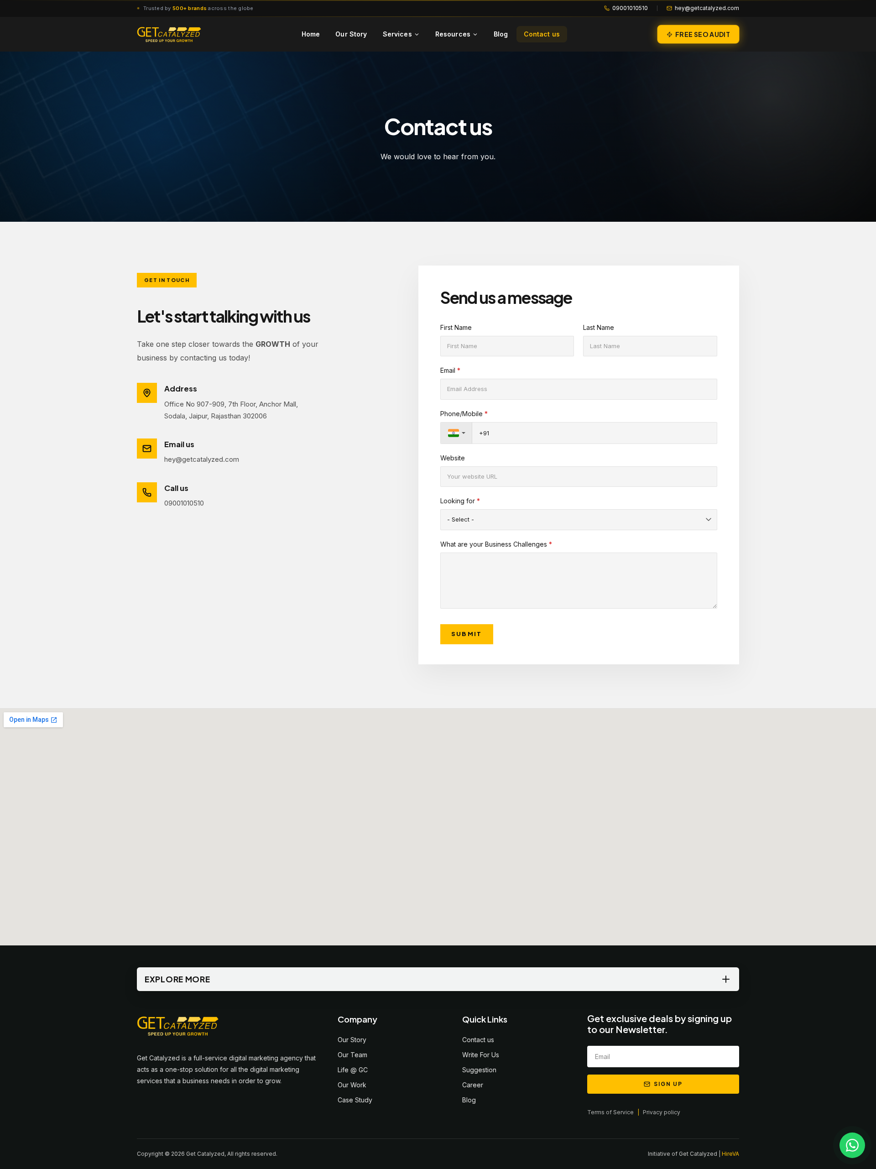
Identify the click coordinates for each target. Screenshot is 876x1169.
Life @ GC (353, 1070)
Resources (452, 34)
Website (452, 458)
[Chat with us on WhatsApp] (852, 1145)
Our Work (352, 1085)
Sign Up (668, 1083)
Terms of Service (610, 1112)
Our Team (352, 1055)
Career (472, 1085)
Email (450, 370)
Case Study (355, 1100)
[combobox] (456, 433)
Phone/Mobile (464, 414)
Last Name (598, 327)
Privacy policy (661, 1112)
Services (397, 34)
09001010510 (630, 8)
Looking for (460, 501)
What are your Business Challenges (496, 544)
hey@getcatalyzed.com (707, 8)
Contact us (542, 34)
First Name (456, 327)
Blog (501, 34)
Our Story (351, 34)
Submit (466, 633)
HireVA (730, 1153)
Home (311, 34)
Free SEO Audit (702, 34)
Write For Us (480, 1055)
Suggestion (479, 1070)
